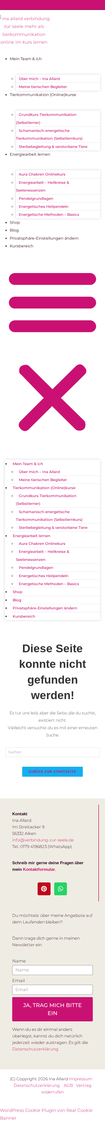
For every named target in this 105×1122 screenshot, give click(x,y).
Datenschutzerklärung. (35, 1049)
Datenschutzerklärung (39, 1085)
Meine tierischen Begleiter (43, 86)
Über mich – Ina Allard (39, 78)
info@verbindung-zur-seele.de (43, 840)
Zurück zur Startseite (52, 772)
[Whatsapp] (60, 888)
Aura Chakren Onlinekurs (42, 174)
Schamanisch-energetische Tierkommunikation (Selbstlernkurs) (49, 134)
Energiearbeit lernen (30, 154)
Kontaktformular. (39, 869)
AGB (70, 1085)
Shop (15, 222)
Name (19, 961)
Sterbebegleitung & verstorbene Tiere (53, 146)
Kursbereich (21, 246)
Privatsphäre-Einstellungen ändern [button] (44, 238)
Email (18, 980)
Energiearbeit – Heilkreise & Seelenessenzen (42, 186)
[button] (52, 350)
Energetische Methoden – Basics (49, 214)
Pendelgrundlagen (36, 198)
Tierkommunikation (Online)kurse (43, 94)
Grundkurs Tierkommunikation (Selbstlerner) (46, 118)
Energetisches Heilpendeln (43, 206)
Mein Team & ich (26, 59)
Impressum (80, 1078)
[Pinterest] (44, 888)
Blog (14, 230)
